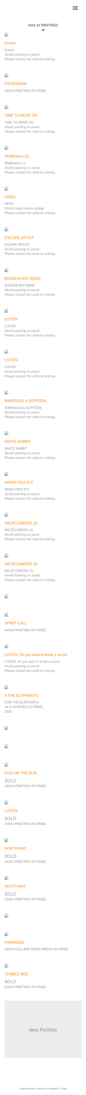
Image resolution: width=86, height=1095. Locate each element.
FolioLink (41, 1088)
